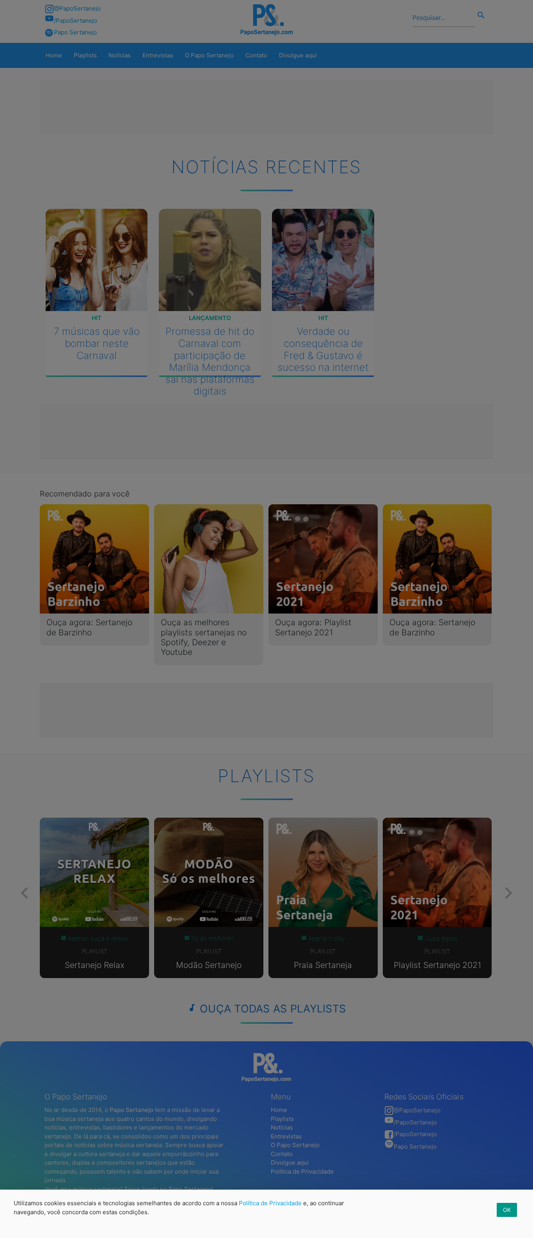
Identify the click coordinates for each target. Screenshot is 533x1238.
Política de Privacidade (270, 1203)
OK (507, 1209)
